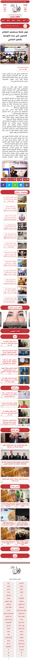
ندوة (3, 179)
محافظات (21, 601)
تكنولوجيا (21, 598)
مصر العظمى (21, 604)
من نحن (8, 644)
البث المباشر (8, 616)
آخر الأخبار (15, 388)
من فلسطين (21, 644)
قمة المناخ (11, 179)
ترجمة (8, 641)
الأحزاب (21, 635)
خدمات (21, 619)
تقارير (13, 20)
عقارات (8, 629)
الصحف (8, 610)
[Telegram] (21, 185)
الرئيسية (21, 583)
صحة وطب (8, 595)
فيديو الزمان (21, 613)
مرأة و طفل (21, 629)
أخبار (24, 20)
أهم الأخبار (15, 430)
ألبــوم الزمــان (8, 638)
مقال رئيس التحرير (15, 307)
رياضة (8, 20)
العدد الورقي (15, 331)
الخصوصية (8, 647)
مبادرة (25, 179)
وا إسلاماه (21, 607)
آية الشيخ (21, 69)
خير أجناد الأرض (8, 619)
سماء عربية (21, 622)
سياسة (19, 20)
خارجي (3, 20)
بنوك (8, 635)
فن (21, 595)
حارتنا (8, 632)
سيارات (21, 632)
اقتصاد (21, 592)
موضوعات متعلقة (21, 192)
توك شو (8, 625)
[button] (27, 320)
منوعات (8, 598)
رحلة (19, 179)
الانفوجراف (8, 622)
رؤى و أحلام (21, 625)
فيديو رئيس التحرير (8, 613)
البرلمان (21, 638)
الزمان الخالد (21, 616)
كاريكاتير (8, 604)
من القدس (21, 641)
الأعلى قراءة (15, 486)
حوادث (8, 592)
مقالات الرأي (8, 607)
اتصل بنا (21, 650)
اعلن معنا (21, 647)
